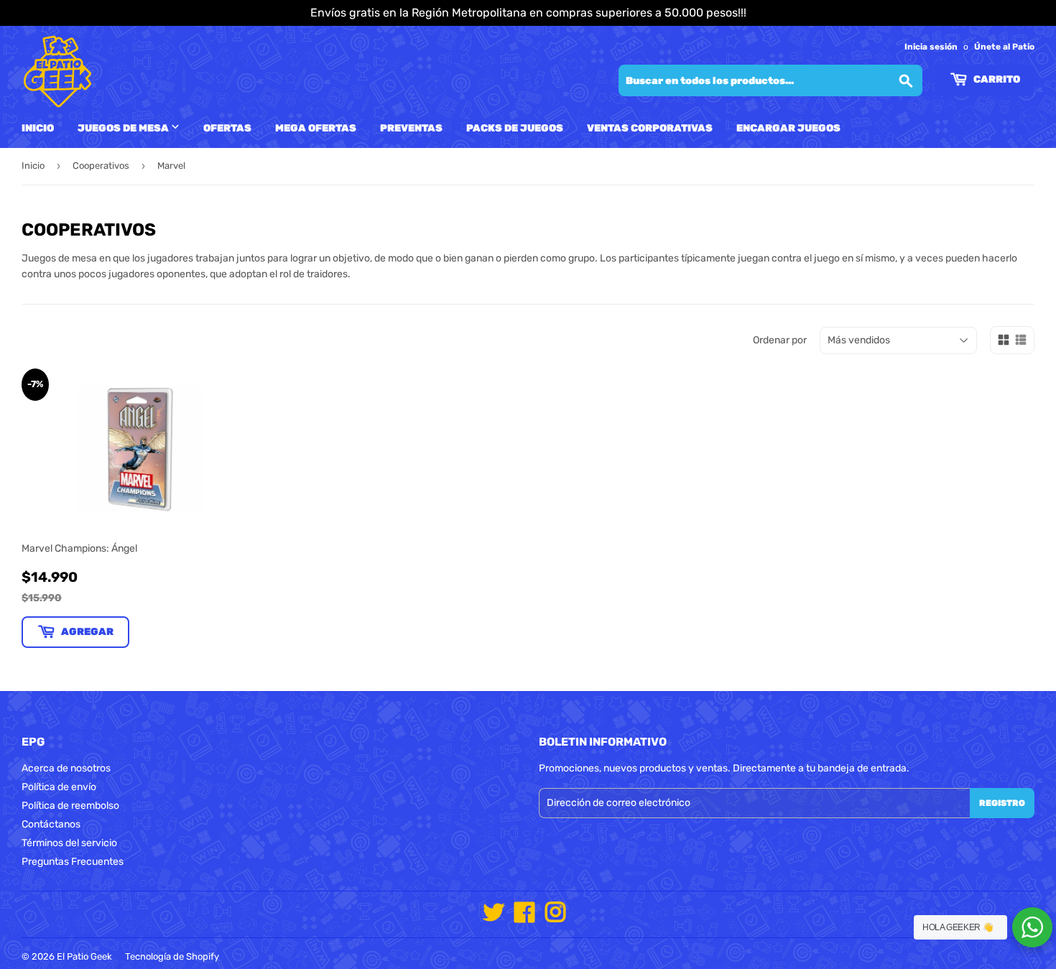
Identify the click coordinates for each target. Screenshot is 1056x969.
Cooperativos (101, 165)
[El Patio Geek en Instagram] (555, 918)
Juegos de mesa (124, 128)
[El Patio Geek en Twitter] (493, 918)
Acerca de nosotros (66, 768)
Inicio (38, 128)
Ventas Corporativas (650, 128)
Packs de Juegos (514, 128)
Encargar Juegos (788, 128)
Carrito (995, 79)
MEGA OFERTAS (315, 128)
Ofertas (227, 128)
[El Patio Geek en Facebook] (524, 918)
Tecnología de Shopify (172, 956)
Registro (1002, 803)
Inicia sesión (931, 47)
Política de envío (59, 787)
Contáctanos (51, 824)
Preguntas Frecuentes (73, 862)
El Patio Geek (84, 956)
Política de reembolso (70, 805)
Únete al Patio (1004, 47)
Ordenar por (780, 340)
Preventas (411, 128)
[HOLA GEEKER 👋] (1032, 927)
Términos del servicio (69, 843)
